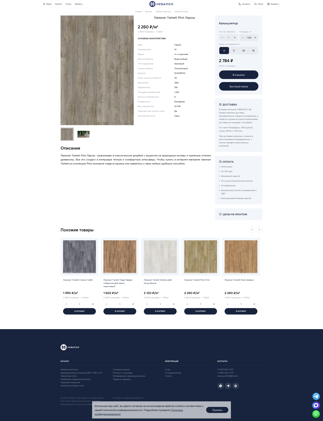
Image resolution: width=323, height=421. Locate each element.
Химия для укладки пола (72, 385)
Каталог (58, 4)
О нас (168, 369)
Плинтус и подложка (122, 372)
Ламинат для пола (69, 369)
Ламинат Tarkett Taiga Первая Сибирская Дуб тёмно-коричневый (117, 283)
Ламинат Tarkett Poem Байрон (239, 280)
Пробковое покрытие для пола (75, 379)
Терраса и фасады (122, 379)
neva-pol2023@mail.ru (227, 376)
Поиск (260, 4)
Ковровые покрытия (70, 382)
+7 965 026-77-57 (225, 372)
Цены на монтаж (235, 214)
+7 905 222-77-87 (225, 369)
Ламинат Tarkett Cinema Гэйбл (78, 280)
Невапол (164, 4)
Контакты (246, 4)
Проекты (78, 4)
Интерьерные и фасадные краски (129, 376)
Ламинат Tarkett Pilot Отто (197, 280)
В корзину (239, 74)
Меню (49, 4)
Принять (217, 409)
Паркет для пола (69, 376)
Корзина (275, 4)
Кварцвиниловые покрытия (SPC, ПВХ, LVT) (81, 372)
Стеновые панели (121, 369)
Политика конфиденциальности (128, 398)
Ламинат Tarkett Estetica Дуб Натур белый (158, 281)
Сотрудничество (173, 372)
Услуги (68, 4)
